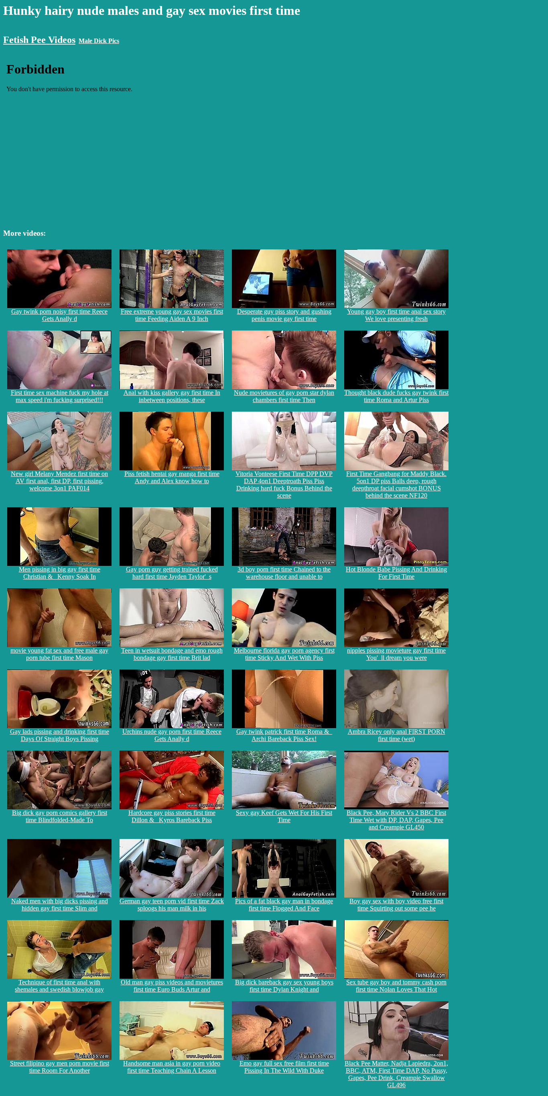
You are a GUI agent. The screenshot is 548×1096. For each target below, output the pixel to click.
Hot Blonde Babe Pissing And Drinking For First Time (396, 573)
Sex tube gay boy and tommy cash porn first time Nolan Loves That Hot (396, 986)
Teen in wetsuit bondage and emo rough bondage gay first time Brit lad (172, 654)
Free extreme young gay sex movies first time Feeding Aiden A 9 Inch (172, 315)
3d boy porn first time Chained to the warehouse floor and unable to (284, 573)
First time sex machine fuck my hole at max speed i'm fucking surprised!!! (59, 396)
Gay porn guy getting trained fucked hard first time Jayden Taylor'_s (172, 573)
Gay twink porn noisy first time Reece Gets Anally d (59, 315)
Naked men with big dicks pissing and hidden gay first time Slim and (59, 905)
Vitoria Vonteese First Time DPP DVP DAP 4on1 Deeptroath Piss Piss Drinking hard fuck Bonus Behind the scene (284, 484)
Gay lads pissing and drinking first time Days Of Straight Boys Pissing (59, 735)
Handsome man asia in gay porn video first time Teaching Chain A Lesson (171, 1067)
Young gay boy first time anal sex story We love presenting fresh (396, 315)
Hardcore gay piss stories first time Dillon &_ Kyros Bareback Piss (171, 816)
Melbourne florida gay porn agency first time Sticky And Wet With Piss (284, 654)
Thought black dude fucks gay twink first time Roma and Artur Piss (396, 396)
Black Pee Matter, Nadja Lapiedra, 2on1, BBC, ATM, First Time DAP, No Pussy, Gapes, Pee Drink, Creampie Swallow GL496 (396, 1074)
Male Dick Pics (99, 40)
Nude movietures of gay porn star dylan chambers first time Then (284, 396)
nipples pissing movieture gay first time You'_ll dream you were (396, 654)
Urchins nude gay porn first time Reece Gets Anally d (171, 735)
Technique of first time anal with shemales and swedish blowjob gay (59, 986)
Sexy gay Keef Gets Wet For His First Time (284, 816)
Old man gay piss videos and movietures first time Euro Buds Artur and (172, 986)
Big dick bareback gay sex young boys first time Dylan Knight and (284, 986)
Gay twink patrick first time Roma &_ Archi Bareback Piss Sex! (284, 735)
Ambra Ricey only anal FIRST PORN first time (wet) (396, 735)
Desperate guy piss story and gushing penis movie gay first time (284, 315)
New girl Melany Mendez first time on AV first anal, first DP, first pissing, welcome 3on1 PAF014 (59, 481)
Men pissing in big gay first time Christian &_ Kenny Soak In (59, 573)
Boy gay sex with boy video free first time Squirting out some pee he (396, 905)
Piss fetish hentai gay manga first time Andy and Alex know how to (171, 477)
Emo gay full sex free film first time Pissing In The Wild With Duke (284, 1067)
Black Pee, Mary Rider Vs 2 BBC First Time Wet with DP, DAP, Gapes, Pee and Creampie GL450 (396, 820)
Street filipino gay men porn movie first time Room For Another (59, 1067)
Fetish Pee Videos (39, 40)
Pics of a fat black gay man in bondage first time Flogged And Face (284, 905)
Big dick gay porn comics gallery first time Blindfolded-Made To (59, 816)
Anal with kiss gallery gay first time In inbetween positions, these (172, 396)
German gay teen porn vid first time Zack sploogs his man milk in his (172, 905)
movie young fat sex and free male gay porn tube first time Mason (59, 654)
